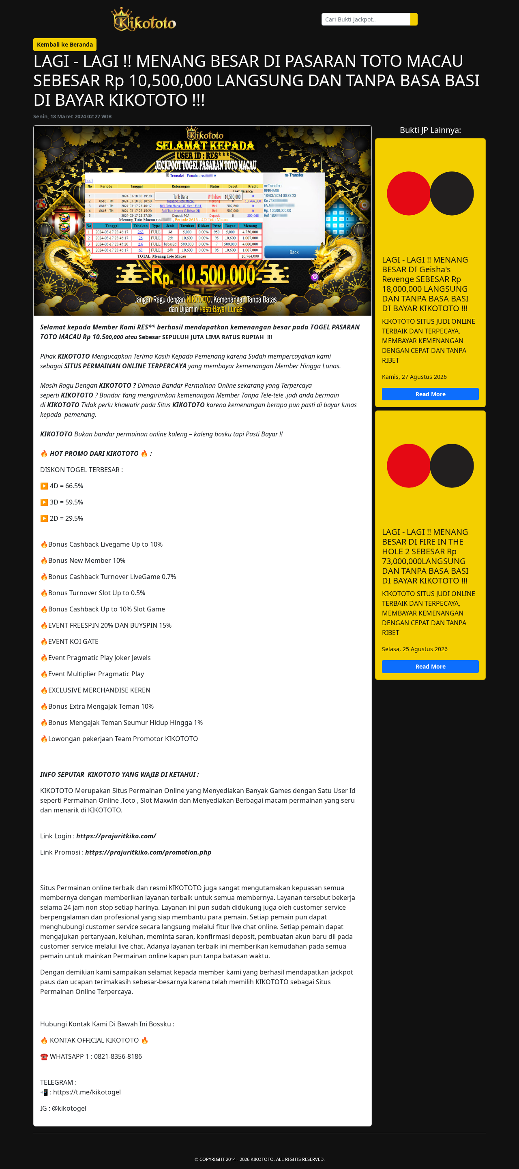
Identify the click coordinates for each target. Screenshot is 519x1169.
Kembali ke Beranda (65, 44)
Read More (431, 394)
